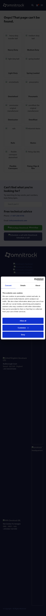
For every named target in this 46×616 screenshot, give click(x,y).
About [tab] (37, 285)
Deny (23, 335)
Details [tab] (23, 285)
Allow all (23, 321)
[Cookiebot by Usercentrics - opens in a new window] (34, 279)
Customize (22, 328)
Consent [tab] (8, 285)
